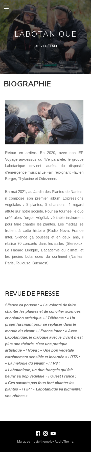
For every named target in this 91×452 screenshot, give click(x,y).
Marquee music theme (33, 441)
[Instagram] (45, 433)
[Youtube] (53, 433)
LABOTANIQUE (45, 34)
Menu (6, 7)
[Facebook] (38, 433)
